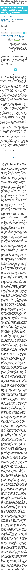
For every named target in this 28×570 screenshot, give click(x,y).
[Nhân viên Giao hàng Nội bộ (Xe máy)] (11, 35)
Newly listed (18, 32)
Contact (14, 157)
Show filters (4, 33)
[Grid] (26, 33)
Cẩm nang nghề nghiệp (6, 16)
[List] (24, 33)
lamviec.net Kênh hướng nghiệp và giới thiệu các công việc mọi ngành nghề (14, 10)
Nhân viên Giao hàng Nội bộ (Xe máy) (16, 37)
